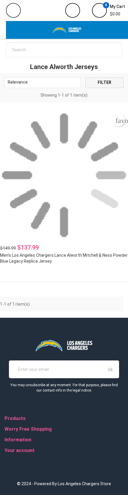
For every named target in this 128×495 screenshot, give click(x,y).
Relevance (42, 83)
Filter (104, 82)
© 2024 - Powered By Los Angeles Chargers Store (64, 483)
